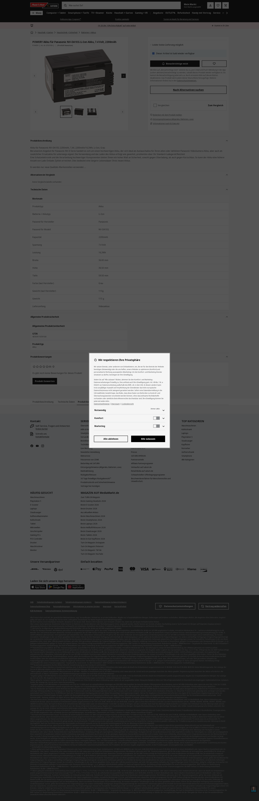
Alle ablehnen (110, 438)
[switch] (156, 418)
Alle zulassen (148, 438)
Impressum (115, 404)
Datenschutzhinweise (102, 404)
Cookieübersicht (127, 404)
